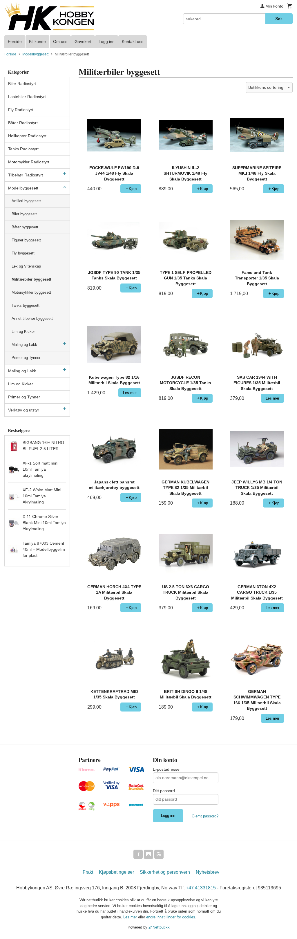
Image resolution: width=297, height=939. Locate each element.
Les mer (130, 917)
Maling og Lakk (24, 344)
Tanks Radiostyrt (23, 149)
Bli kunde (37, 41)
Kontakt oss (132, 41)
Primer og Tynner (26, 357)
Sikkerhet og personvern (165, 872)
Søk (278, 18)
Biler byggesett (24, 214)
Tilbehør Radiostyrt (25, 175)
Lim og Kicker (23, 331)
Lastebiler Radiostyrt (27, 96)
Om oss (60, 41)
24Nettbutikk (159, 927)
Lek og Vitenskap (26, 266)
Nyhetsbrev (207, 872)
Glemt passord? (205, 816)
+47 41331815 (201, 887)
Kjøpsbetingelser (116, 872)
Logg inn (107, 41)
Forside (15, 41)
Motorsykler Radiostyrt (28, 162)
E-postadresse (166, 769)
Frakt (88, 872)
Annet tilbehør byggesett (32, 318)
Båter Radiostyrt (23, 122)
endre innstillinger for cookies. (171, 917)
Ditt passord (164, 790)
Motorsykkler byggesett (31, 292)
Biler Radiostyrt (22, 83)
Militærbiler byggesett (31, 279)
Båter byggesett (25, 227)
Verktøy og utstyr (23, 410)
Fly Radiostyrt (20, 109)
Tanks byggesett (25, 305)
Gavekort (83, 41)
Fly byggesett (23, 253)
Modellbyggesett (23, 188)
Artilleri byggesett (26, 201)
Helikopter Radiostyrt (27, 135)
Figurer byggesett (26, 240)
